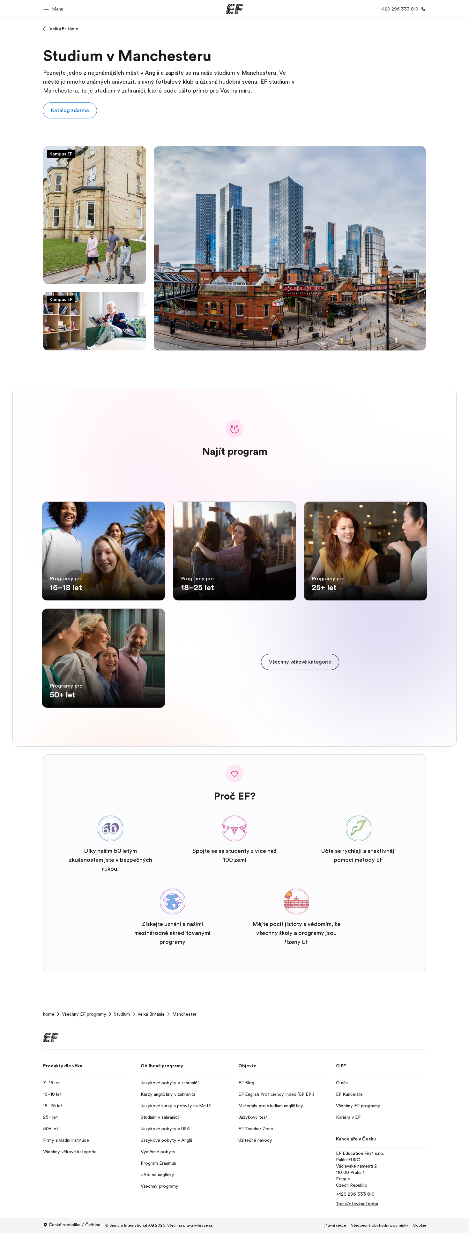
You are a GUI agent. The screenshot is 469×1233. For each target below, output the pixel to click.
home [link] (48, 1014)
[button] (54, 9)
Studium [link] (122, 1014)
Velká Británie (63, 28)
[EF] (234, 9)
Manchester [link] (184, 1014)
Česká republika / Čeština (74, 1224)
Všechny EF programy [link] (84, 1014)
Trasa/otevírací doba (357, 1203)
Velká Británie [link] (151, 1014)
